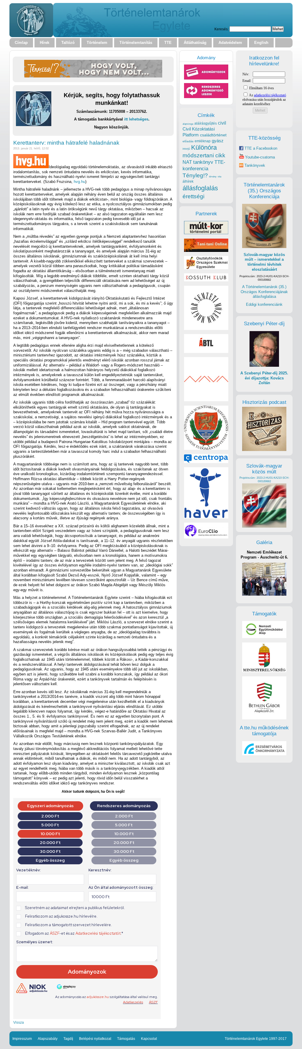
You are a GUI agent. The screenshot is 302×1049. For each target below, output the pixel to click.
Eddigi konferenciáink (264, 304)
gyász (218, 140)
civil (222, 122)
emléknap (203, 141)
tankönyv (203, 162)
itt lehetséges (136, 119)
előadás (188, 141)
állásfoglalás (200, 188)
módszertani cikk (204, 155)
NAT (187, 162)
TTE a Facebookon (260, 148)
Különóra (204, 147)
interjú (186, 148)
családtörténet (213, 135)
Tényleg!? (195, 175)
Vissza (18, 1022)
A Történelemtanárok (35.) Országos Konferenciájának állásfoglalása (264, 292)
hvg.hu (79, 181)
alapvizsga (188, 123)
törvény (212, 176)
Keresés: (221, 29)
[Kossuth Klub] (206, 280)
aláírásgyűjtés (205, 123)
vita (219, 176)
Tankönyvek (254, 165)
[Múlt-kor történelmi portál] (206, 233)
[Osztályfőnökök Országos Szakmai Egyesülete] (206, 268)
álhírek (188, 181)
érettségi (193, 196)
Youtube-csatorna (259, 157)
